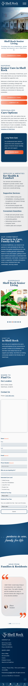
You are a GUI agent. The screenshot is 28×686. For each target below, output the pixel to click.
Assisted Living (5, 489)
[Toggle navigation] (24, 3)
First (2, 441)
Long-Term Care (6, 484)
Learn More (14, 152)
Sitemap (4, 667)
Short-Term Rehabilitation (8, 482)
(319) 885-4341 (9, 395)
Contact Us (14, 102)
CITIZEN (10, 672)
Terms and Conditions (20, 667)
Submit (14, 511)
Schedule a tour (14, 55)
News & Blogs (5, 653)
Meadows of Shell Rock (8, 129)
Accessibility (5, 670)
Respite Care (5, 487)
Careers (4, 657)
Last (2, 448)
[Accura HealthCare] (9, 3)
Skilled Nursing (5, 480)
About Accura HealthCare (8, 662)
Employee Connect (6, 660)
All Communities (5, 655)
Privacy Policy (10, 667)
